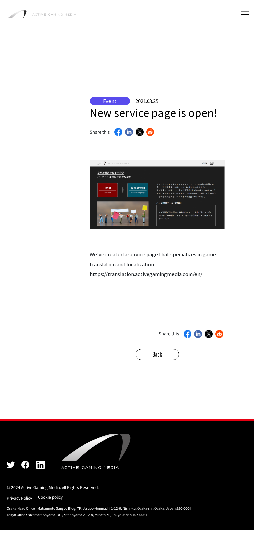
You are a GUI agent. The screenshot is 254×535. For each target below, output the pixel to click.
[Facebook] (118, 133)
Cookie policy (50, 497)
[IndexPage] (42, 13)
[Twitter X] (11, 464)
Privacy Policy (19, 498)
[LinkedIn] (129, 133)
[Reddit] (150, 133)
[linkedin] (40, 464)
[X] (139, 133)
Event (110, 100)
